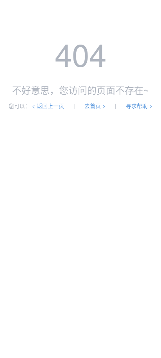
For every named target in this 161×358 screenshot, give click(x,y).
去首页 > (95, 106)
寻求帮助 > (139, 106)
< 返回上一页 (48, 106)
